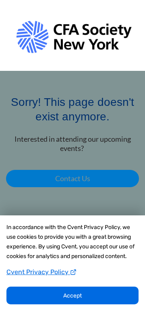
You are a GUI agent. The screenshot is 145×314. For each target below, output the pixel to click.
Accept (72, 295)
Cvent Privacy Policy (38, 272)
